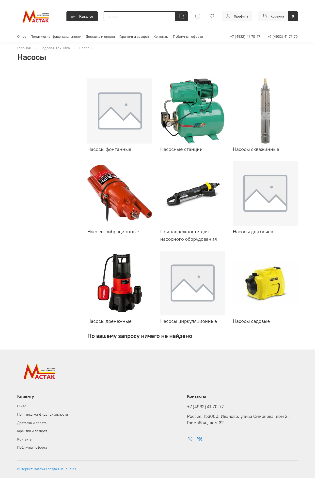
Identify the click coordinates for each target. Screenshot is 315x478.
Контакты (161, 36)
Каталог (86, 16)
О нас (21, 36)
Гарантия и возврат (134, 36)
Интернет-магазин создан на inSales (46, 469)
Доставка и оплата (100, 36)
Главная (24, 47)
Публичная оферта (188, 36)
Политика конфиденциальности (56, 36)
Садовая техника (55, 47)
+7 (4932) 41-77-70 (283, 36)
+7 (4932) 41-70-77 (245, 36)
